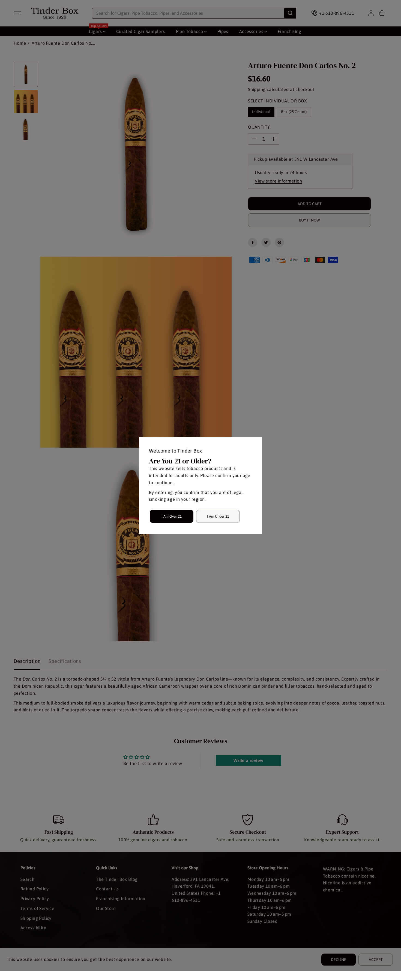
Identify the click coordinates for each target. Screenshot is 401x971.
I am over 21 (171, 516)
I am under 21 (218, 516)
